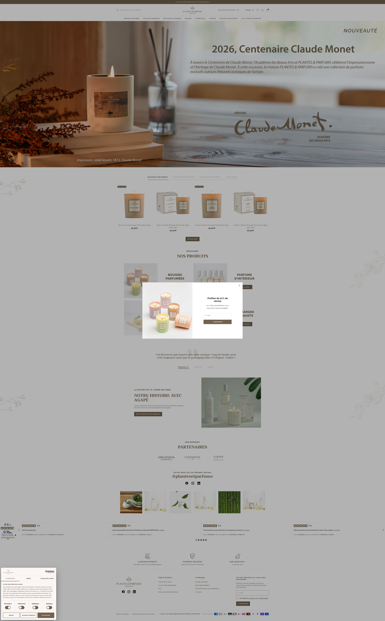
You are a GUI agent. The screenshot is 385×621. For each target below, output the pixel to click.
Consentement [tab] (10, 578)
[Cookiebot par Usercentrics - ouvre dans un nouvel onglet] (45, 571)
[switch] (21, 607)
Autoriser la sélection (28, 615)
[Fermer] (239, 285)
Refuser (11, 615)
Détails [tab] (28, 578)
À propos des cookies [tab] (47, 578)
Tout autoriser (46, 615)
